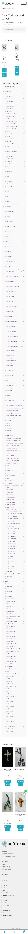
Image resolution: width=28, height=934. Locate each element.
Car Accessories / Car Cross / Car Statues (15, 269)
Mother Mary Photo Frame (14, 450)
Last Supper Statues (12, 613)
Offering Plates (10, 184)
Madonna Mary (11, 633)
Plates (8, 191)
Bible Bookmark (10, 249)
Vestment (9, 239)
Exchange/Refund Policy (8, 895)
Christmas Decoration (13, 294)
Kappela (8, 395)
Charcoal (8, 136)
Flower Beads (13, 543)
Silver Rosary (9, 576)
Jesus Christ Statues (11, 598)
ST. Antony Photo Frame (13, 458)
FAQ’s (4, 897)
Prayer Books (11, 264)
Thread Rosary (11, 499)
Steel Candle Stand (12, 126)
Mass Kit (8, 176)
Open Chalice (9, 189)
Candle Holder (11, 116)
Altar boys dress (10, 211)
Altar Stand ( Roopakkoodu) (13, 244)
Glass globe (10, 158)
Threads (10, 571)
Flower (8, 373)
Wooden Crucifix (13, 341)
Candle (8, 98)
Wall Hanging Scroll (11, 475)
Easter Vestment (12, 360)
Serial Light (10, 311)
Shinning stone (13, 558)
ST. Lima (10, 708)
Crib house (10, 304)
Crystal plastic (13, 538)
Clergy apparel (8, 206)
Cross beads (12, 533)
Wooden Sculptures (11, 480)
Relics (8, 196)
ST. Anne (10, 688)
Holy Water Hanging (11, 163)
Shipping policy (6, 910)
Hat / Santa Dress (12, 309)
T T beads (12, 566)
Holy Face (9, 588)
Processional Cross (14, 336)
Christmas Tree (11, 301)
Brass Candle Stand (12, 113)
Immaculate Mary (12, 631)
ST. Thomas (10, 719)
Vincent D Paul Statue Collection (15, 723)
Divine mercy (11, 606)
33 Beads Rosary (11, 489)
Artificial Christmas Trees (14, 286)
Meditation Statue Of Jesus (14, 616)
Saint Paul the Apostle (11, 668)
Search (14, 932)
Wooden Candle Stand (13, 128)
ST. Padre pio (11, 713)
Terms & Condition (7, 915)
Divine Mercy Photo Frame (14, 440)
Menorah (8, 178)
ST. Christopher (11, 693)
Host (8, 166)
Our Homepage (6, 902)
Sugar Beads (12, 563)
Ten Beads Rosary (12, 497)
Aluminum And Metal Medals (16, 513)
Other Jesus (11, 618)
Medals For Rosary (14, 518)
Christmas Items (10, 281)
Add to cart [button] (4, 69)
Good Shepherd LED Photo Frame (15, 405)
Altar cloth (9, 213)
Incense (8, 393)
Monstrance (9, 181)
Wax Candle (10, 108)
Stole (8, 234)
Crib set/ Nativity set (12, 306)
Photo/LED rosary (11, 504)
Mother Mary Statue (11, 623)
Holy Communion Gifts (13, 383)
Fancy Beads (12, 541)
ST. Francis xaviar (12, 698)
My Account (4, 932)
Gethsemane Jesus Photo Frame (15, 443)
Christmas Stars (11, 299)
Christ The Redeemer (13, 603)
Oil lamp (8, 433)
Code (8, 224)
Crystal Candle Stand (12, 118)
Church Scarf (9, 316)
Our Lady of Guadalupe (13, 643)
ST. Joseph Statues (11, 726)
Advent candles (11, 284)
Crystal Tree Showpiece (12, 319)
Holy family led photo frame (14, 408)
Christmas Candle (12, 291)
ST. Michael (10, 711)
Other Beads (12, 551)
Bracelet (8, 266)
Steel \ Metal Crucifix (14, 339)
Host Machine (10, 169)
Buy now (4, 74)
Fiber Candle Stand (12, 121)
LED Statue (9, 420)
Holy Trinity (9, 596)
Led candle (10, 103)
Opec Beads (12, 548)
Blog (4, 887)
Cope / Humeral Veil (11, 226)
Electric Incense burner (12, 151)
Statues (6, 581)
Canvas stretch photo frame (14, 438)
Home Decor (9, 390)
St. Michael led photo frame (14, 418)
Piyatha (10, 681)
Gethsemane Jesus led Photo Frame (16, 403)
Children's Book (11, 261)
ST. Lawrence (11, 706)
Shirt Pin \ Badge (10, 470)
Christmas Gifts (11, 296)
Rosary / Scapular (9, 483)
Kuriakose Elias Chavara (13, 673)
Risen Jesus (10, 365)
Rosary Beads (11, 526)
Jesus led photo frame (13, 410)
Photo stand (11, 455)
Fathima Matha (11, 626)
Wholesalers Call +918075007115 (7, 8)
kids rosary (10, 494)
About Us (5, 885)
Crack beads (12, 531)
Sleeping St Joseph (12, 728)
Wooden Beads (13, 568)
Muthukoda (9, 423)
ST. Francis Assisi (11, 696)
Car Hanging (11, 271)
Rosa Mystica (11, 683)
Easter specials (10, 324)
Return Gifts (11, 385)
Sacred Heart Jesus (12, 621)
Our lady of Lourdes (12, 646)
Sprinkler (9, 199)
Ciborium (9, 141)
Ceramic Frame (10, 279)
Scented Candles (11, 106)
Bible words (9, 256)
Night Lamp (9, 428)
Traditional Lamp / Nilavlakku (13, 204)
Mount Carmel (11, 638)
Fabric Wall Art (10, 370)
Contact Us (5, 892)
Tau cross (12, 521)
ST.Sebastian (11, 721)
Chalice (8, 131)
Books (8, 259)
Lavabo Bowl (9, 173)
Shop (4, 912)
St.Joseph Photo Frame (13, 460)
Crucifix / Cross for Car (13, 276)
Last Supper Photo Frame (14, 363)
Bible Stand (9, 254)
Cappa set (9, 219)
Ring (8, 465)
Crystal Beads (13, 536)
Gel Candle (10, 101)
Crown (8, 146)
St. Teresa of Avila (10, 734)
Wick (8, 478)
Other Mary (10, 641)
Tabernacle (9, 201)
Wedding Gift (11, 388)
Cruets (8, 148)
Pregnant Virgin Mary (13, 653)
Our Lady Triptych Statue (13, 651)
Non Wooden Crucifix (14, 334)
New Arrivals (9, 425)
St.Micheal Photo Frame (13, 463)
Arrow (8, 246)
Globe (8, 153)
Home (4, 11)
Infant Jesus (11, 608)
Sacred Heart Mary (12, 656)
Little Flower (11, 676)
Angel (8, 583)
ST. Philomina (11, 716)
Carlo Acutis (9, 586)
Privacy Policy (6, 905)
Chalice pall (9, 133)
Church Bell (10, 96)
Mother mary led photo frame (14, 415)
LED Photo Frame (10, 400)
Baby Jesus (10, 289)
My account (5, 900)
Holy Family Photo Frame (14, 445)
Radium (11, 556)
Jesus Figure (11, 611)
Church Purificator (11, 138)
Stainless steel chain (11, 578)
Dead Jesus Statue (12, 350)
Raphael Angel (10, 666)
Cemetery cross (13, 329)
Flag (7, 229)
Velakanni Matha (12, 661)
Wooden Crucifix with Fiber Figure (17, 344)
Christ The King (11, 601)
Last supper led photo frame (14, 413)
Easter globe (11, 358)
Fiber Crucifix (13, 331)
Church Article (8, 91)
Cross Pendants (13, 516)
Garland (8, 378)
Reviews (5, 907)
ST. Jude (10, 703)
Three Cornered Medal (15, 523)
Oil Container (10, 186)
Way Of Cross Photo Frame (14, 368)
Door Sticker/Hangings (12, 321)
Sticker (8, 473)
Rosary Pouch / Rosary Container (14, 573)
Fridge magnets (10, 375)
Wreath (10, 314)
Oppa (8, 231)
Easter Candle (11, 355)
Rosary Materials (10, 507)
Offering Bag (9, 430)
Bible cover (9, 251)
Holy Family (9, 591)
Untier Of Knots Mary (13, 658)
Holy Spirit (9, 593)
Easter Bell (10, 353)
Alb (7, 209)
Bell (7, 93)
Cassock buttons (10, 221)
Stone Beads (12, 561)
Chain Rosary (11, 492)
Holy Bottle (9, 161)
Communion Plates (11, 143)
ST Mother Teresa (12, 686)
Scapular (8, 468)
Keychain (9, 398)
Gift (7, 380)
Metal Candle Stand (12, 123)
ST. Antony (10, 691)
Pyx (7, 193)
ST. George (10, 701)
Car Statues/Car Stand (13, 274)
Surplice (8, 236)
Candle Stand (9, 111)
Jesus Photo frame (12, 448)
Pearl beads (12, 553)
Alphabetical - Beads (14, 528)
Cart (4, 890)
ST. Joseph (10, 731)
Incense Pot (9, 171)
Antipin (8, 216)
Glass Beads (12, 546)
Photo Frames (10, 435)
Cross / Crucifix (11, 326)
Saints (8, 671)
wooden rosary (11, 502)
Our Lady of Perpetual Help (14, 648)
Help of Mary (11, 628)
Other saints (11, 678)
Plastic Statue (10, 663)
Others (6, 241)
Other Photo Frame (12, 453)
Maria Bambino (11, 636)
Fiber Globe (10, 156)
